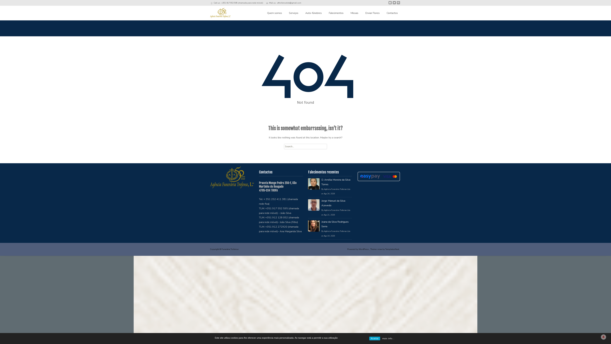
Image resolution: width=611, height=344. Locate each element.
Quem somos (274, 13)
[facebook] (390, 4)
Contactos (392, 13)
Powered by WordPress (358, 249)
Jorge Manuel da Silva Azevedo (333, 203)
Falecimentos (336, 13)
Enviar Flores (372, 13)
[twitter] (394, 4)
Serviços (293, 13)
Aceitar (375, 338)
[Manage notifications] (603, 337)
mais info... (388, 338)
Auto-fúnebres (313, 13)
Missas (354, 13)
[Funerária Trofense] (218, 12)
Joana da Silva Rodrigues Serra (335, 224)
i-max (380, 249)
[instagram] (398, 4)
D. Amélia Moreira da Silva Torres (335, 182)
